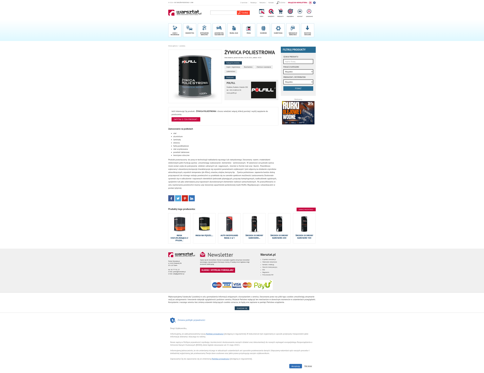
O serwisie (243, 3)
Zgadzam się (243, 308)
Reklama (262, 3)
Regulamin (265, 272)
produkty (182, 46)
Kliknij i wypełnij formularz (218, 270)
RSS (263, 270)
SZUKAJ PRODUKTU (290, 57)
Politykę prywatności (215, 334)
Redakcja (253, 3)
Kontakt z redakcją (268, 264)
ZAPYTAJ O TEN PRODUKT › (186, 119)
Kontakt (271, 3)
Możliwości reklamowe (269, 262)
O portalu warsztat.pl (269, 259)
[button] (307, 30)
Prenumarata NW (267, 275)
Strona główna (173, 46)
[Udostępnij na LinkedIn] (192, 198)
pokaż (298, 88)
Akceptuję (295, 366)
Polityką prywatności (220, 358)
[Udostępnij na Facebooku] (171, 198)
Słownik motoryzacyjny (269, 267)
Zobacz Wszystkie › (306, 209)
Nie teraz (308, 366)
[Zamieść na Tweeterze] (178, 198)
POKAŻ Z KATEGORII (291, 67)
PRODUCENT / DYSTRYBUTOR (294, 77)
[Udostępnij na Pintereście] (185, 198)
